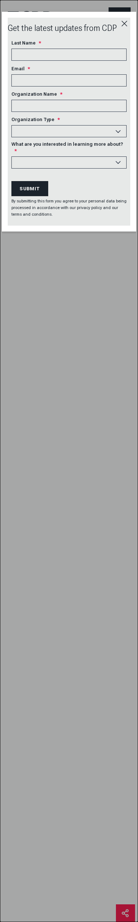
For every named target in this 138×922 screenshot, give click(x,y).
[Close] (124, 23)
